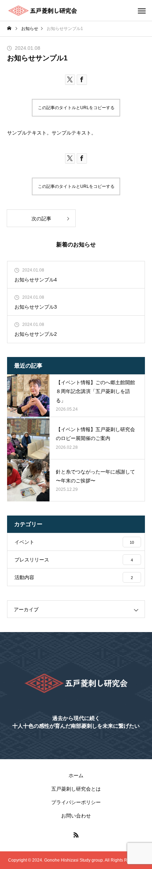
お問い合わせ (76, 816)
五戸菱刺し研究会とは (76, 789)
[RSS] (76, 834)
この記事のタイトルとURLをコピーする (76, 107)
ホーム (76, 775)
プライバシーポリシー (76, 802)
